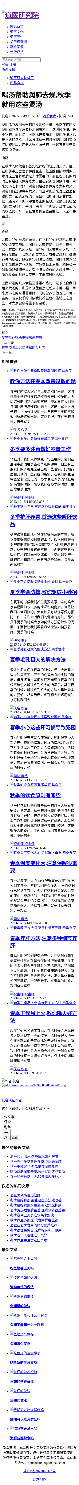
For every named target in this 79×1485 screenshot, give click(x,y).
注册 (12, 64)
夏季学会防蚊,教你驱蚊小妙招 (43, 592)
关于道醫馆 (18, 42)
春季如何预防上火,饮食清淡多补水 (36, 1176)
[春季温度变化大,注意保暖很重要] (36, 852)
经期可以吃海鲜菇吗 (25, 1419)
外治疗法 (17, 52)
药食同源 (17, 47)
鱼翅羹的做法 (20, 1306)
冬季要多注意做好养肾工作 (40, 449)
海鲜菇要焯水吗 (22, 1438)
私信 (15, 1138)
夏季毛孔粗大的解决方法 (38, 659)
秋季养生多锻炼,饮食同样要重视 (34, 1220)
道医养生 (17, 37)
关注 (6, 1138)
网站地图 (39, 1479)
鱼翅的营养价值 (22, 1381)
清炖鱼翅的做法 (22, 1287)
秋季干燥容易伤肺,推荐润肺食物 (34, 1166)
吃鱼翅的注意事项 (23, 1362)
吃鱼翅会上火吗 (22, 1268)
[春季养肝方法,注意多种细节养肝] (36, 928)
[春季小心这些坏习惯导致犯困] (34, 717)
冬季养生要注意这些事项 (28, 1240)
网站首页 (17, 27)
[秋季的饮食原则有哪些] (29, 785)
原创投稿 (8, 69)
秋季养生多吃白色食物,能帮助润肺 (36, 1161)
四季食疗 (49, 116)
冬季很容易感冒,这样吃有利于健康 (36, 1230)
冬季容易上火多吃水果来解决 (32, 1215)
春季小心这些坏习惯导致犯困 (43, 727)
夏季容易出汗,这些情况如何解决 (34, 1156)
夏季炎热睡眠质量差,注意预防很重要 (37, 1210)
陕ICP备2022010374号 (39, 1471)
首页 (22, 78)
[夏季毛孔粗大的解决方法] (30, 649)
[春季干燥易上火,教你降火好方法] (36, 1003)
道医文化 (17, 32)
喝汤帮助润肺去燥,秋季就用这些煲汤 (37, 1171)
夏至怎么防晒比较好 (25, 1195)
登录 (5, 64)
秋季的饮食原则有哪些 (35, 795)
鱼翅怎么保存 (20, 1344)
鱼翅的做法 (18, 1400)
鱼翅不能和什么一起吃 (27, 1325)
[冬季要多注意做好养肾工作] (32, 438)
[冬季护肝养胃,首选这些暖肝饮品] (36, 506)
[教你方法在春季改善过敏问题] (34, 371)
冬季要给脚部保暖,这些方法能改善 (36, 1200)
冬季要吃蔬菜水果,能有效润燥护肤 (36, 1205)
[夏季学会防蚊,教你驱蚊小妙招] (34, 581)
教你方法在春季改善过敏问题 (43, 381)
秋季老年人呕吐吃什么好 (28, 1235)
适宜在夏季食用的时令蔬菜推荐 (33, 1225)
